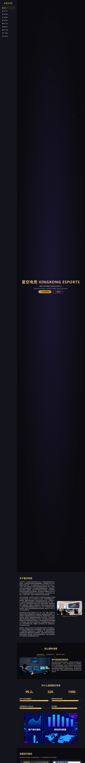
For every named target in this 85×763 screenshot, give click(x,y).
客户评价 (6, 23)
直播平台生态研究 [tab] (60, 654)
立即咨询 (6, 36)
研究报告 (6, 20)
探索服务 (58, 291)
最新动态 (6, 26)
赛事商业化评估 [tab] (50, 654)
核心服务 (6, 14)
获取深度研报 (45, 291)
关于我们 (6, 11)
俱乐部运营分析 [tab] (40, 654)
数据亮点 (6, 17)
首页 (5, 8)
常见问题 (6, 30)
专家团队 (6, 33)
